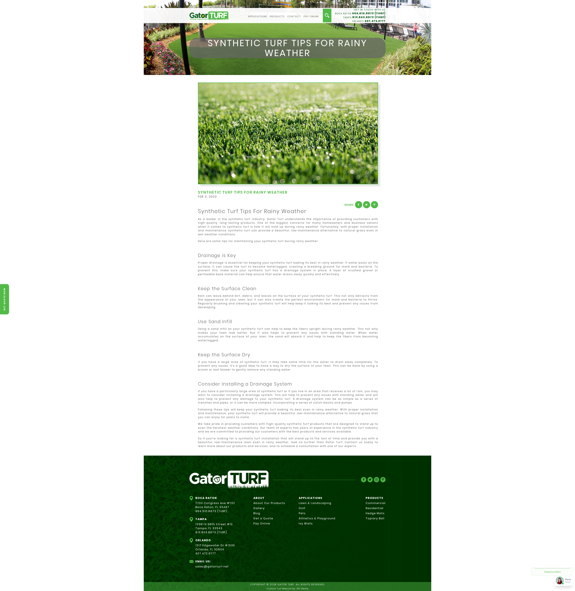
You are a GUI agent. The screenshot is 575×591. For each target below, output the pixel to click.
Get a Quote (263, 518)
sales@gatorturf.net (212, 566)
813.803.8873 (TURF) (369, 17)
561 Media (302, 588)
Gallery (259, 508)
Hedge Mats (375, 513)
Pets (302, 513)
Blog (256, 513)
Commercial (376, 503)
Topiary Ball (375, 518)
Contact (294, 16)
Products (277, 16)
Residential (374, 508)
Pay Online (311, 16)
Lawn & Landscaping (315, 503)
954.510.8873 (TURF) (369, 13)
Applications (257, 16)
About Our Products (269, 503)
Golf (302, 508)
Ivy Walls (306, 523)
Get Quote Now (4, 299)
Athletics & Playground (317, 518)
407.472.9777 (375, 21)
